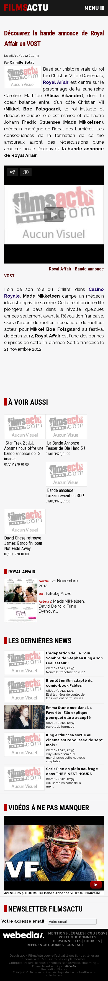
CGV (101, 933)
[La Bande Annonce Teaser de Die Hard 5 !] (66, 427)
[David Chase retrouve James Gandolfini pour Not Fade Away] (25, 522)
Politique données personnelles (74, 939)
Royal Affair (56, 82)
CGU (91, 933)
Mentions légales (66, 933)
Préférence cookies (44, 945)
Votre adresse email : (24, 921)
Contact (75, 945)
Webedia (70, 966)
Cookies (92, 941)
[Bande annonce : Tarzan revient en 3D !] (66, 475)
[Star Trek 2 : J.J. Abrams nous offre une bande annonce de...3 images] (25, 427)
